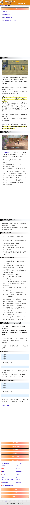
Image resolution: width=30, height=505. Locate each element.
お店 (17, 465)
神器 (3, 471)
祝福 (3, 477)
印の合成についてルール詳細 (9, 20)
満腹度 (3, 465)
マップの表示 (19, 463)
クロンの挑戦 (5, 482)
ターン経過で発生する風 (7, 485)
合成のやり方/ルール (7, 17)
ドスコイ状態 (19, 474)
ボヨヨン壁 (18, 482)
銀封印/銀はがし (19, 471)
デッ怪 (3, 474)
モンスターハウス (19, 468)
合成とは (5, 11)
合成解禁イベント (7, 14)
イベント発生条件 (6, 152)
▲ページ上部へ (6, 405)
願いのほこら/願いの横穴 (7, 479)
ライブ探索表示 (5, 463)
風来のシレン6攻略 (3, 5)
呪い (17, 477)
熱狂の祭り (18, 479)
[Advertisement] (15, 39)
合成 (3, 468)
